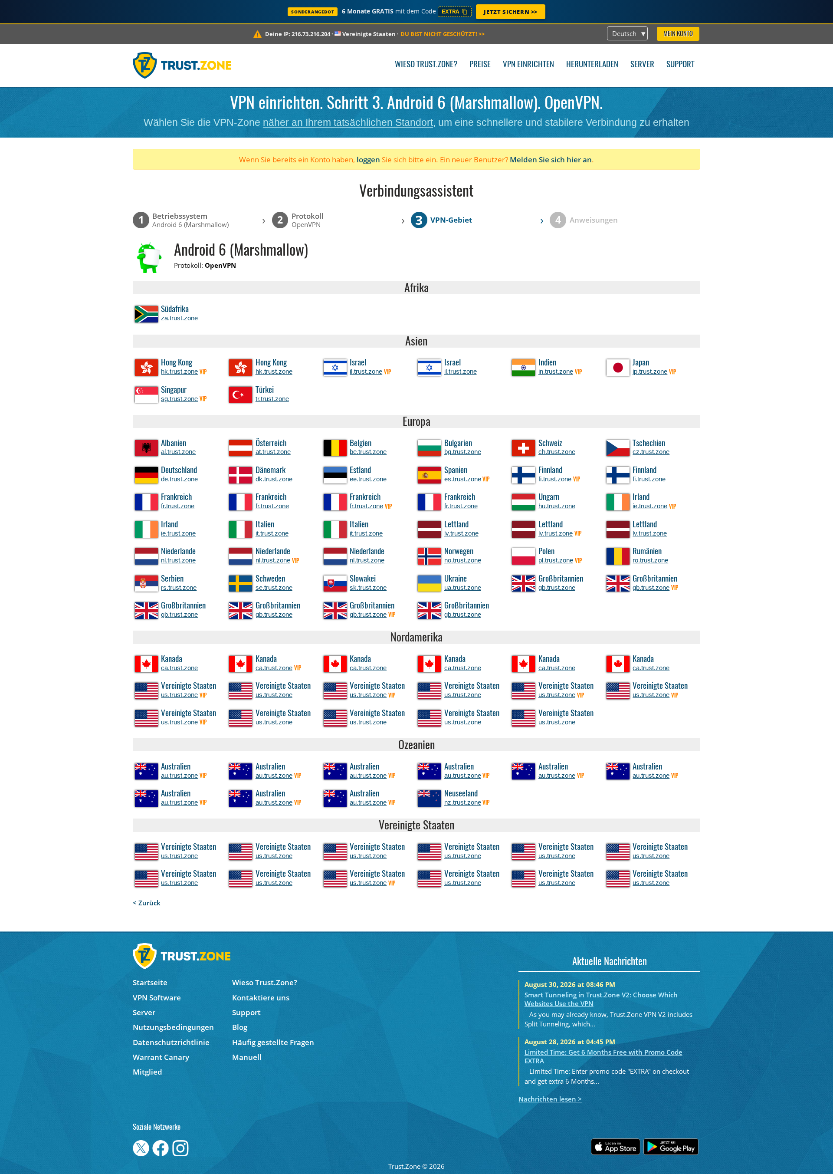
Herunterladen (592, 65)
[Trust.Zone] (182, 65)
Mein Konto (678, 34)
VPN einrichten (528, 65)
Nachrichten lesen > (550, 1099)
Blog (239, 1027)
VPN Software (157, 998)
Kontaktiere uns (260, 998)
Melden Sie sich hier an (551, 159)
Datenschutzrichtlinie (171, 1042)
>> (442, 34)
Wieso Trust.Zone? (426, 65)
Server (642, 65)
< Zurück (147, 902)
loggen (368, 159)
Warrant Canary (161, 1057)
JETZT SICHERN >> (511, 12)
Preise (480, 65)
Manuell (247, 1057)
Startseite (150, 982)
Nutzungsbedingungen (173, 1027)
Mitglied (147, 1072)
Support (680, 65)
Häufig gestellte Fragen (273, 1042)
